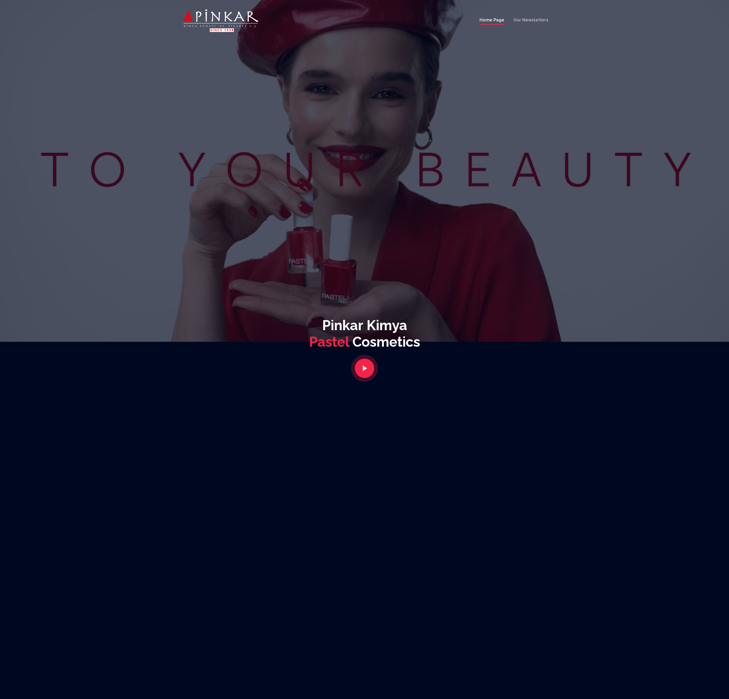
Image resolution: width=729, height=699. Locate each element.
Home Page (492, 20)
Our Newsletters (530, 20)
